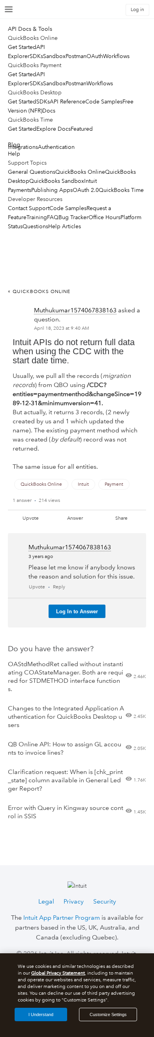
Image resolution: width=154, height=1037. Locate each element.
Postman (76, 56)
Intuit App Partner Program (61, 917)
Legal (46, 901)
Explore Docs (53, 128)
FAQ (52, 217)
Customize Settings (108, 1014)
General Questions (31, 171)
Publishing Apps (52, 189)
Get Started (22, 47)
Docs (48, 110)
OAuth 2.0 (86, 189)
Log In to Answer (77, 611)
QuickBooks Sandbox (56, 180)
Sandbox (54, 56)
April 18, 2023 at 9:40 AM (61, 328)
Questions (35, 226)
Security (104, 901)
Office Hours (104, 217)
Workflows (116, 56)
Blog (14, 144)
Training (36, 217)
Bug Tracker (73, 217)
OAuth (94, 56)
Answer (75, 518)
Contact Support (28, 208)
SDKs (36, 56)
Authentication (56, 146)
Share (121, 518)
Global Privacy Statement (58, 973)
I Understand (40, 1014)
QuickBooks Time (121, 189)
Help (14, 153)
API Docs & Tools (30, 28)
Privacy (74, 901)
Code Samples (103, 101)
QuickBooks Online (80, 171)
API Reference (67, 101)
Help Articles (64, 226)
